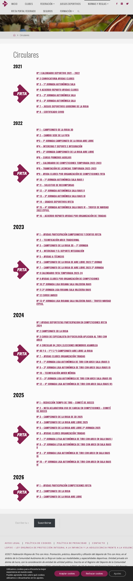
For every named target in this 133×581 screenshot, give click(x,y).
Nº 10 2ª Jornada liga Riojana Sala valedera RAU (63, 284)
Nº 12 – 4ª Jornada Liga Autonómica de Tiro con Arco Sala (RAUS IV (73, 384)
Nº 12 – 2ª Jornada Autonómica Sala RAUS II (60, 190)
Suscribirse (44, 522)
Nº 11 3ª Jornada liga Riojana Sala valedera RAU (63, 289)
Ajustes (117, 573)
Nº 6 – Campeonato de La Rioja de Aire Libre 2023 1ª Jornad (69, 262)
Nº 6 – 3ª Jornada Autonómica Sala (56, 100)
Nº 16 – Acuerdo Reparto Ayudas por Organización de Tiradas (71, 215)
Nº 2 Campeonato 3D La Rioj (51, 331)
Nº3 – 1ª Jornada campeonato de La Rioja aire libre (65, 140)
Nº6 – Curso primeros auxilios (53, 157)
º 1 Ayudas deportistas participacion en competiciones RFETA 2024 (71, 323)
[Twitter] (127, 3)
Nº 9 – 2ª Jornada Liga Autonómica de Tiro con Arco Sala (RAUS (72, 367)
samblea (93, 345)
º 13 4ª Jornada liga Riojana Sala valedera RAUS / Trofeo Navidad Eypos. (73, 302)
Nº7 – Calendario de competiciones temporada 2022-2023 (68, 163)
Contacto (98, 543)
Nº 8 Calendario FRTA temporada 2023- (58, 273)
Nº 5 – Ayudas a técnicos (50, 256)
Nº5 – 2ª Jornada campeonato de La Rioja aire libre (65, 151)
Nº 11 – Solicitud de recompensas (55, 185)
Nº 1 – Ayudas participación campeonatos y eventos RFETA (68, 234)
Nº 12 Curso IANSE (46, 295)
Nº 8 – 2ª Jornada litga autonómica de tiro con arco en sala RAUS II (73, 445)
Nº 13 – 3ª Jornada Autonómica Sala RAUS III (60, 196)
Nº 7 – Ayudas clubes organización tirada (60, 356)
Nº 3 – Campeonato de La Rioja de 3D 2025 (59, 416)
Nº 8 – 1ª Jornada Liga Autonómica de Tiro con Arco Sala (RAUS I (72, 361)
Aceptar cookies (67, 573)
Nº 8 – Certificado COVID (50, 111)
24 (81, 273)
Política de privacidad (72, 543)
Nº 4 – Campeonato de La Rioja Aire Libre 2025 (62, 422)
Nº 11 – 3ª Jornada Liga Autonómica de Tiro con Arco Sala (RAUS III (73, 378)
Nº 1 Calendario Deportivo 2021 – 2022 (58, 73)
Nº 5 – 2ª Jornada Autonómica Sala (56, 95)
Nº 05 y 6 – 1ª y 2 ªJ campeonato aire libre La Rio (63, 350)
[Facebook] (117, 3)
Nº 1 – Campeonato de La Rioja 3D (54, 129)
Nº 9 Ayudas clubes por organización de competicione (67, 278)
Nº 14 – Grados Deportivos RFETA (55, 201)
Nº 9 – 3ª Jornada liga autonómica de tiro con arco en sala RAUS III (73, 454)
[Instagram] (121, 3)
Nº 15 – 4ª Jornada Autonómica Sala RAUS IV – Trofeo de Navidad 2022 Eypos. (72, 208)
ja (92, 350)
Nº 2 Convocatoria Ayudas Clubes (55, 78)
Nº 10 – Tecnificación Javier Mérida (55, 373)
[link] (78, 11)
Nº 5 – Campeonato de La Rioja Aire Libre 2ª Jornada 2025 (68, 427)
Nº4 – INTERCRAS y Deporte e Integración (59, 146)
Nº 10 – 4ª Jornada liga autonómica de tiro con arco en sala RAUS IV (73, 463)
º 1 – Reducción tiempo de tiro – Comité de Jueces (66, 402)
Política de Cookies (38, 543)
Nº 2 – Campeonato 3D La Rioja (53, 491)
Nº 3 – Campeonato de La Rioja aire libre (59, 496)
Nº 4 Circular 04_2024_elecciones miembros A (62, 345)
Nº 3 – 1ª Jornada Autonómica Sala (55, 84)
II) (109, 367)
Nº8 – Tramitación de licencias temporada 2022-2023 (66, 168)
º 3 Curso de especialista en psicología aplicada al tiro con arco (71, 338)
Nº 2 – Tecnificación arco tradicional (57, 240)
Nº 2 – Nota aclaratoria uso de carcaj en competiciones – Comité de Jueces (73, 409)
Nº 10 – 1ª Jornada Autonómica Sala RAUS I (60, 179)
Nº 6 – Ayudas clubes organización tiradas (60, 433)
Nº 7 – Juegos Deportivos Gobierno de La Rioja (62, 106)
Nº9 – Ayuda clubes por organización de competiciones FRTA (70, 174)
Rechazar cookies (94, 573)
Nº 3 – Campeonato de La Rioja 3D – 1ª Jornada (62, 245)
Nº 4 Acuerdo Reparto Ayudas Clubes (57, 89)
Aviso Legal (12, 543)
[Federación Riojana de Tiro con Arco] (5, 3)
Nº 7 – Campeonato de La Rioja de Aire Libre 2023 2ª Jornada (70, 267)
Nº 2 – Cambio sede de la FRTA (52, 135)
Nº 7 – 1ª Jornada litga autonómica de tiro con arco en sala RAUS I (74, 439)
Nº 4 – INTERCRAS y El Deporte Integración (60, 251)
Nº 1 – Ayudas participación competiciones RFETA (63, 485)
